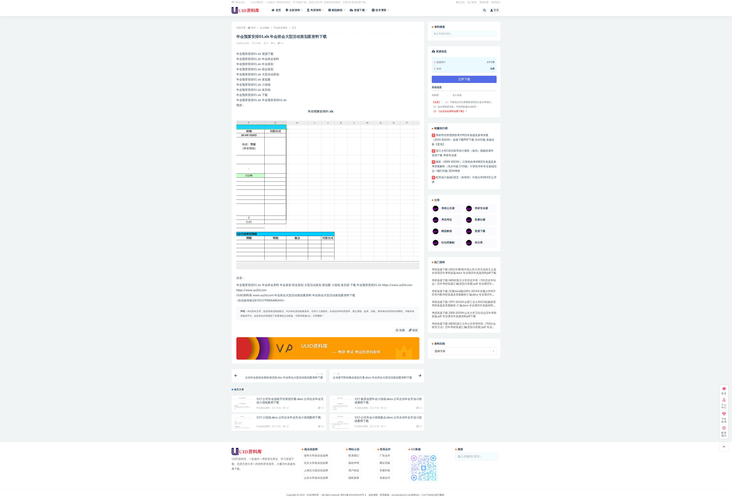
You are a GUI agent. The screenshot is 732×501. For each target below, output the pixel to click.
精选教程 (337, 10)
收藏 (402, 330)
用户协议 (353, 470)
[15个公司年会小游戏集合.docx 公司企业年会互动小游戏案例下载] (341, 424)
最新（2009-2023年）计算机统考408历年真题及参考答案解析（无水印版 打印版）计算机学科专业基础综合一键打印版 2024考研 (464, 166)
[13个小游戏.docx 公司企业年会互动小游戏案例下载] (243, 424)
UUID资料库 (312, 495)
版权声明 (353, 463)
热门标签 (472, 2)
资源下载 (359, 10)
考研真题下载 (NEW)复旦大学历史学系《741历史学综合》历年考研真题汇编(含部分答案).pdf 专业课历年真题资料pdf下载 (464, 284)
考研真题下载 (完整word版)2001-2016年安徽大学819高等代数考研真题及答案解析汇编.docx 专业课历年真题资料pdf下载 (463, 294)
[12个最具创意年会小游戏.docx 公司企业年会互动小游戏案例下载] (341, 405)
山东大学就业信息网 (316, 478)
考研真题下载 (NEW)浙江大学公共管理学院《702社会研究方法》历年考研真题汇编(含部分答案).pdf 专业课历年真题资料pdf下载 (464, 327)
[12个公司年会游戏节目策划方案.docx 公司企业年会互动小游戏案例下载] (243, 405)
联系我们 (495, 2)
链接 (415, 330)
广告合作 (385, 455)
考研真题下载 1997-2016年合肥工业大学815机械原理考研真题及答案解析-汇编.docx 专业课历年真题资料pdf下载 (464, 305)
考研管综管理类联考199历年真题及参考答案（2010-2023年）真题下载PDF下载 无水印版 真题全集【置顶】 (463, 140)
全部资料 (294, 10)
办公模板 (264, 28)
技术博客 (381, 10)
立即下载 (464, 79)
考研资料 (315, 10)
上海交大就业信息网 (316, 470)
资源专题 (484, 2)
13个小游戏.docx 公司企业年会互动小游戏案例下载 (288, 417)
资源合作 (385, 478)
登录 (496, 10)
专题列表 (385, 470)
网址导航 (385, 463)
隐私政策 (353, 478)
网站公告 (460, 2)
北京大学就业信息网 (316, 463)
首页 (278, 10)
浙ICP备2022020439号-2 (353, 495)
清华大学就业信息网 (316, 455)
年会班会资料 (280, 28)
